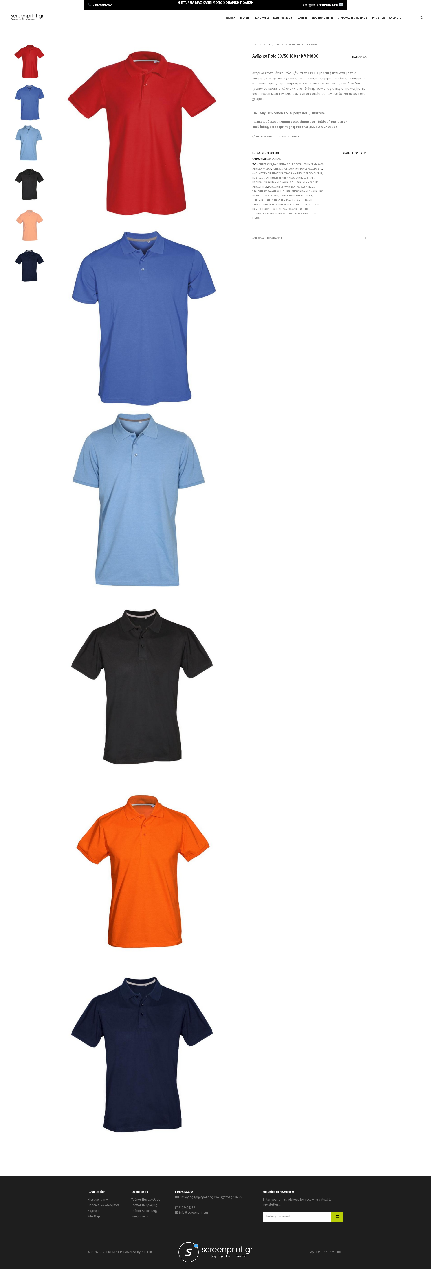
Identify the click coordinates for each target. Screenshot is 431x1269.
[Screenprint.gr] (27, 20)
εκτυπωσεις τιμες (305, 177)
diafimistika (265, 164)
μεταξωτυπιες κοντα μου (282, 186)
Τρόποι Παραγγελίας (145, 1200)
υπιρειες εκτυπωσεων (295, 204)
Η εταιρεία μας (98, 1200)
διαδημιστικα (259, 173)
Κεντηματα (295, 182)
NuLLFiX (147, 1252)
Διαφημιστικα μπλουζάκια (307, 173)
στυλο (282, 195)
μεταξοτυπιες (259, 186)
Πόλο (277, 44)
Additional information (267, 238)
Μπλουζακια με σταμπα (304, 191)
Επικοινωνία (140, 1216)
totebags (277, 168)
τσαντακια (257, 200)
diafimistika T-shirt (284, 164)
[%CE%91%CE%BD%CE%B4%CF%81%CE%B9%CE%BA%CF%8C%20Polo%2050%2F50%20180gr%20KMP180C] (352, 153)
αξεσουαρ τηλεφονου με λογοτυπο (303, 168)
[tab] (309, 238)
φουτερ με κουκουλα (275, 209)
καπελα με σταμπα (278, 182)
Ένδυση (266, 44)
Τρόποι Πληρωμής (144, 1205)
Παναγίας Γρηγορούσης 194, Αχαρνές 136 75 (211, 1197)
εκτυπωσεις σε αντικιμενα (280, 177)
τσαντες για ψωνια (274, 200)
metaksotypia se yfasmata (310, 164)
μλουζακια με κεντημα (277, 191)
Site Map (94, 1216)
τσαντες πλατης (295, 200)
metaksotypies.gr (261, 168)
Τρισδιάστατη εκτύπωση (299, 195)
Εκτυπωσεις (258, 177)
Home (255, 44)
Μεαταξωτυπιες (311, 182)
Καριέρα (93, 1211)
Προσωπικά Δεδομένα (103, 1205)
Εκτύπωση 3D (259, 182)
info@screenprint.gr (276, 127)
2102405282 (186, 1208)
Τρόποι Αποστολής (144, 1211)
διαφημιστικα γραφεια (280, 173)
